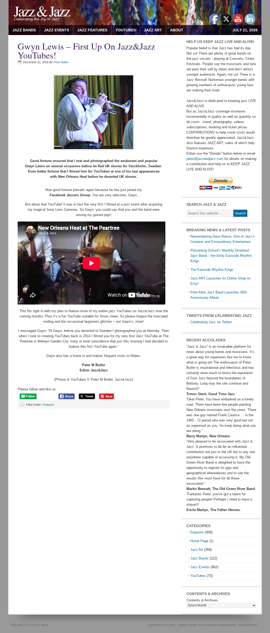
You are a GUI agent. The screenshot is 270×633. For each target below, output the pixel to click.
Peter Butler (61, 62)
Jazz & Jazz (41, 11)
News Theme (187, 625)
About (174, 30)
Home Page (199, 541)
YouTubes (125, 30)
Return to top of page (30, 625)
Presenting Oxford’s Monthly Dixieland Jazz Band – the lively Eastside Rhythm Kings (221, 255)
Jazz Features (92, 30)
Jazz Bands (24, 30)
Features (48, 404)
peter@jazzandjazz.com (204, 159)
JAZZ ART (151, 30)
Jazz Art (196, 550)
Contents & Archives (202, 600)
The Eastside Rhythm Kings (211, 270)
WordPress (247, 625)
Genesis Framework (219, 625)
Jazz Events (56, 30)
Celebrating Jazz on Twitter (211, 322)
